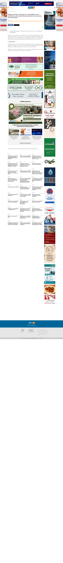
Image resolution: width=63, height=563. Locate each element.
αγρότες (36, 148)
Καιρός (22, 331)
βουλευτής (13, 148)
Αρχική (9, 11)
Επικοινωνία (9, 0)
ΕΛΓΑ (25, 148)
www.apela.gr (26, 338)
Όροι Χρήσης (30, 338)
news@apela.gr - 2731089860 (15, 0)
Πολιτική (11, 11)
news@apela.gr (31, 330)
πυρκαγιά (33, 148)
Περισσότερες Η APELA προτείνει (25, 143)
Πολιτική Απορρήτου (34, 338)
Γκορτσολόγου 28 (31, 329)
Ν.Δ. (15, 148)
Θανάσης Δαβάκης (22, 148)
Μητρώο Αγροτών (29, 148)
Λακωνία (18, 148)
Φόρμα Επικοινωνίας (31, 331)
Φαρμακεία (22, 329)
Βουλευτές (14, 11)
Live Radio (22, 330)
